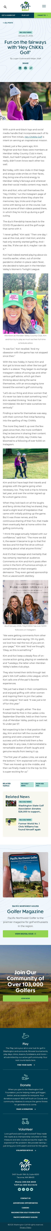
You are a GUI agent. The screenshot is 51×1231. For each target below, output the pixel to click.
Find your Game (24, 1065)
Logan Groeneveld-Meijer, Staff (27, 58)
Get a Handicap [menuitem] (8, 15)
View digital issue (24, 933)
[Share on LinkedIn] (20, 68)
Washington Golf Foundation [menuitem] (25, 1212)
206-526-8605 (29, 1182)
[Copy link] (31, 68)
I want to (41, 15)
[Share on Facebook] (25, 68)
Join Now (25, 998)
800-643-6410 (30, 1185)
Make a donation (24, 1109)
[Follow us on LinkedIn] (27, 1189)
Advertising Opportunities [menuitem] (25, 1203)
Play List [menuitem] (25, 15)
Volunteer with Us (24, 1150)
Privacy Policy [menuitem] (25, 1227)
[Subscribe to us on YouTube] (31, 1189)
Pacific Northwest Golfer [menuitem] (25, 1217)
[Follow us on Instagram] (23, 1189)
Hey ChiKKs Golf (33, 137)
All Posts (9, 23)
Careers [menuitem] (25, 1208)
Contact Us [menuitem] (26, 1198)
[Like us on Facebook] (19, 1189)
